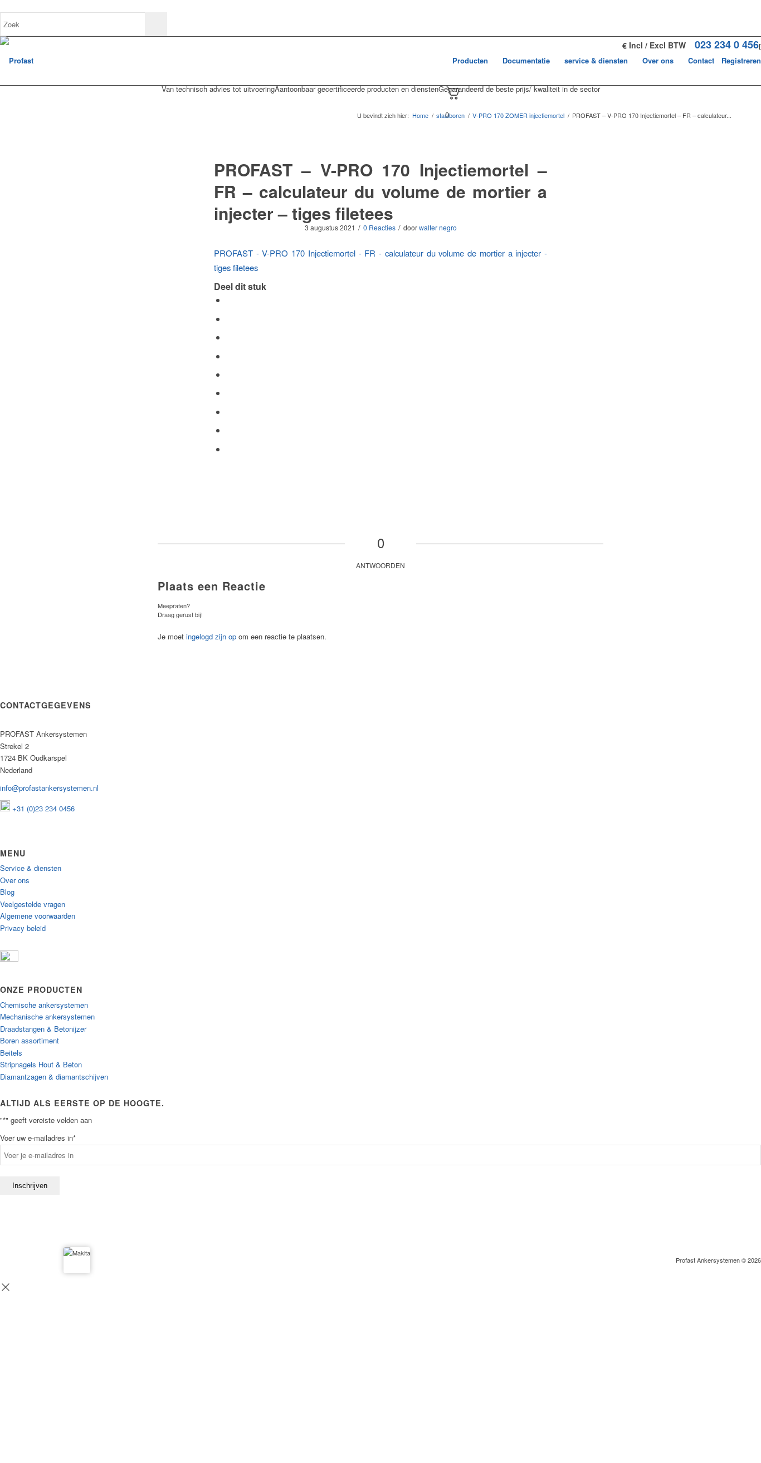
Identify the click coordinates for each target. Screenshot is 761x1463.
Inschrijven (29, 1185)
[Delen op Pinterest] (229, 356)
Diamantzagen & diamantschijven (54, 1076)
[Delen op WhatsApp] (229, 337)
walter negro (438, 227)
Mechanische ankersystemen (47, 1016)
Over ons (15, 880)
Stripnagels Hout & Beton (41, 1064)
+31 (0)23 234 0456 (42, 808)
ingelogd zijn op (211, 636)
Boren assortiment (29, 1040)
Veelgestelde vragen (32, 904)
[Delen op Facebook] (229, 300)
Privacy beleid (23, 928)
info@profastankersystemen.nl (49, 787)
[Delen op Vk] (229, 411)
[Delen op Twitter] (229, 318)
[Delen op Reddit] (229, 430)
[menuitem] (470, 60)
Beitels (11, 1052)
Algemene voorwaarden (37, 915)
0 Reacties (379, 227)
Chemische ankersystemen (44, 1004)
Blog (7, 891)
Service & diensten (30, 868)
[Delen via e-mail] (229, 449)
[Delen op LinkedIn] (229, 374)
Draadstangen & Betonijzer (43, 1028)
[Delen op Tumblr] (229, 392)
